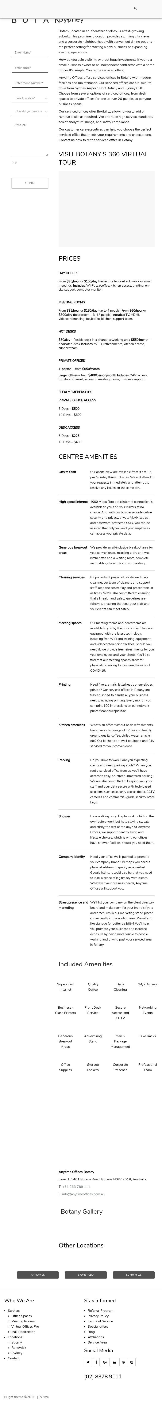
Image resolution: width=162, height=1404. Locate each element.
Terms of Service (100, 1321)
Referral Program (100, 1310)
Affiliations (96, 1337)
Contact (13, 1358)
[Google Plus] (106, 1362)
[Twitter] (88, 1362)
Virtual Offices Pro (25, 1326)
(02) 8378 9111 (103, 1376)
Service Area (97, 1342)
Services (14, 1310)
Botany (16, 1342)
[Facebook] (97, 1362)
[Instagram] (132, 1362)
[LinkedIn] (115, 1362)
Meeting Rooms (23, 1321)
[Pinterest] (123, 1362)
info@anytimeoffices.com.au (83, 1194)
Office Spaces (21, 1316)
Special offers (98, 1326)
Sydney (16, 1353)
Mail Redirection (23, 1332)
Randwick (18, 1347)
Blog (91, 1332)
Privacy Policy (98, 1316)
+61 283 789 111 (76, 1186)
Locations (15, 1337)
